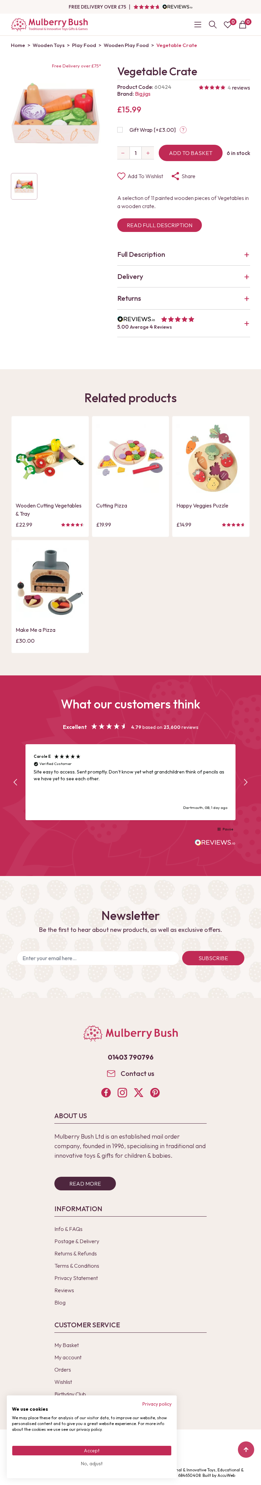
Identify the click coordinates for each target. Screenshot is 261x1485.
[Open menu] (197, 24)
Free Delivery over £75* (76, 65)
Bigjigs (143, 93)
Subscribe (213, 958)
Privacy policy (157, 1404)
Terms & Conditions (76, 1265)
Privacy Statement (76, 1278)
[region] (130, 782)
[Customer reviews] (162, 7)
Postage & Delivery (76, 1241)
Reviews (64, 1290)
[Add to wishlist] (23, 476)
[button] (183, 323)
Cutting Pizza (111, 505)
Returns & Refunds (75, 1253)
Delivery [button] (130, 276)
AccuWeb (226, 1475)
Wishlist (63, 1381)
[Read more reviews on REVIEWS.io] (215, 843)
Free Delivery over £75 (97, 7)
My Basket (66, 1345)
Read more (85, 1183)
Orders (62, 1369)
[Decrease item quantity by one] (123, 153)
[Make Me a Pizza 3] (50, 583)
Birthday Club (70, 1394)
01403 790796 (131, 1057)
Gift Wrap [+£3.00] (152, 129)
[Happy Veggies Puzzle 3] (210, 459)
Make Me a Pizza (35, 629)
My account (68, 1357)
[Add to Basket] (23, 487)
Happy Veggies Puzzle (202, 505)
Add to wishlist (145, 176)
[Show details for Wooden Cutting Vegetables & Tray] (50, 459)
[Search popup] (212, 24)
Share (188, 176)
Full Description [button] (141, 254)
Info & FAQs (68, 1228)
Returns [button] (129, 298)
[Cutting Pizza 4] (130, 459)
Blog (60, 1302)
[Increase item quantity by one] (148, 153)
